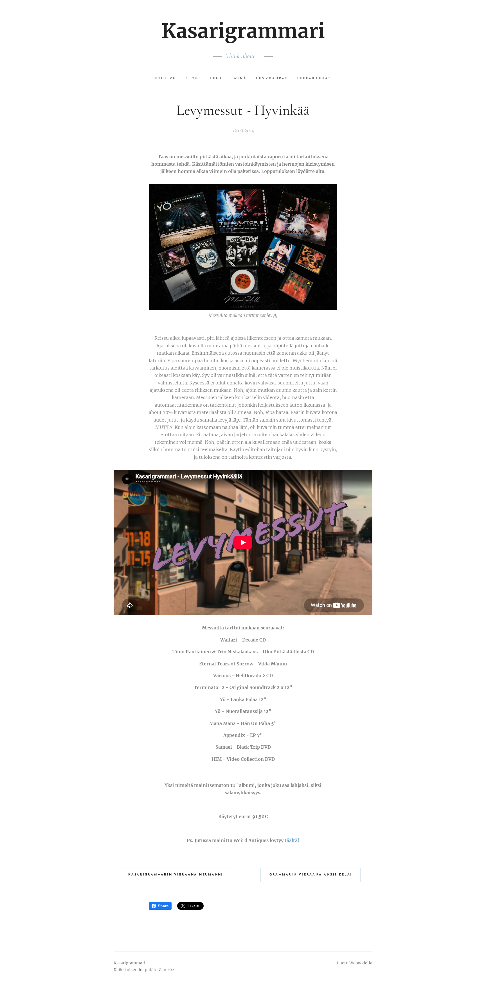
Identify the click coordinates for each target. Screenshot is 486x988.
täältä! (292, 840)
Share (163, 906)
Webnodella (360, 963)
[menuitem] (168, 79)
